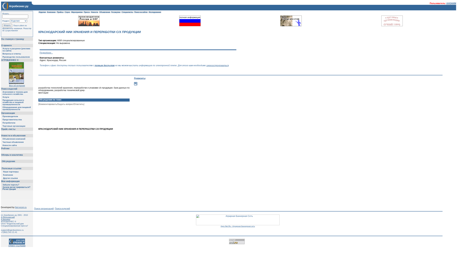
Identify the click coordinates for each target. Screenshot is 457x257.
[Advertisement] (178, 122)
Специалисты (127, 12)
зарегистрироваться (217, 65)
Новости (94, 12)
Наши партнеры (10, 172)
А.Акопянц (5, 219)
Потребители (8, 123)
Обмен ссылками (17, 246)
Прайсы (60, 12)
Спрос (67, 12)
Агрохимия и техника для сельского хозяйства (14, 93)
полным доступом (105, 65)
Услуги (5, 97)
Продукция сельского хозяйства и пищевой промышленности (13, 102)
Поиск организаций (44, 208)
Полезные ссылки (11, 168)
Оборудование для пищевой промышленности (16, 108)
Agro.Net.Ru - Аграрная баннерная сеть (238, 226)
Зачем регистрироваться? (16, 187)
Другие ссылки (10, 178)
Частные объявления (13, 142)
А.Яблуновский (8, 217)
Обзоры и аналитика (12, 155)
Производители (10, 116)
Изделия (42, 12)
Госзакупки (116, 12)
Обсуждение (8, 161)
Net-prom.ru (21, 207)
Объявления (104, 12)
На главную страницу (12, 39)
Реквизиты (139, 78)
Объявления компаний (13, 139)
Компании (8, 175)
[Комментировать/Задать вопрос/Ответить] (61, 104)
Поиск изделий (9, 89)
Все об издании (17, 85)
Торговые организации (13, 126)
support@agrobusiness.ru (12, 230)
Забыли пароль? (10, 185)
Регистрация (9, 189)
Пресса (86, 12)
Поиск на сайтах (141, 12)
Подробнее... (46, 53)
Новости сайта (9, 145)
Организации (8, 113)
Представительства (12, 120)
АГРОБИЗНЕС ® (10, 60)
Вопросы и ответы (11, 54)
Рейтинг (5, 148)
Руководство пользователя (16, 57)
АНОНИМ (451, 3)
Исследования (154, 12)
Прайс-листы (8, 129)
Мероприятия (77, 12)
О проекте (6, 45)
